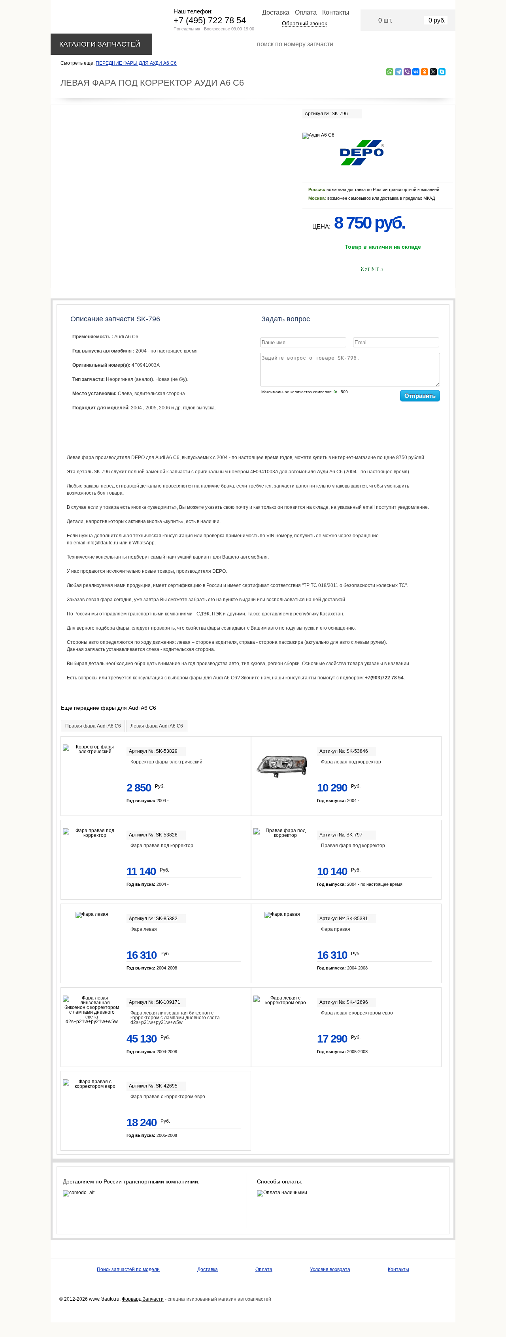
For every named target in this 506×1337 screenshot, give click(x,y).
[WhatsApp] (389, 71)
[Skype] (442, 71)
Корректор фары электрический (166, 762)
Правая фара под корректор (353, 845)
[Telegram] (398, 71)
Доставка (275, 12)
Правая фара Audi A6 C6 (93, 726)
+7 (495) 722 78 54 (210, 20)
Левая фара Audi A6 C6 (156, 726)
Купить (371, 269)
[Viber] (407, 71)
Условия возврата (330, 1269)
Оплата (306, 12)
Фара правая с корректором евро (167, 1096)
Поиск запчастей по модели (128, 1269)
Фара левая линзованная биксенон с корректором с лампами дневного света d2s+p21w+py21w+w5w (175, 1017)
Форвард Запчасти (143, 1299)
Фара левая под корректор (351, 762)
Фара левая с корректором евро (357, 1013)
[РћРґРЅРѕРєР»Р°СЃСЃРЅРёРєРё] (424, 71)
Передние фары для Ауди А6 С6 (136, 63)
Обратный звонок (304, 23)
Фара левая (143, 929)
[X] (433, 71)
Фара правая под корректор (161, 845)
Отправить (420, 395)
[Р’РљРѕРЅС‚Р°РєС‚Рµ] (415, 71)
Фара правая (335, 929)
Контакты (335, 12)
